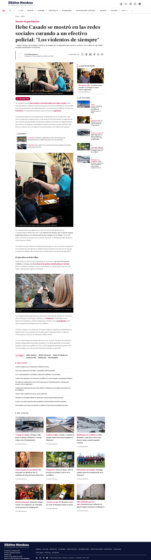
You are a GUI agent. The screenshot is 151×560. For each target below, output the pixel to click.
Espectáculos (72, 549)
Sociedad (55, 552)
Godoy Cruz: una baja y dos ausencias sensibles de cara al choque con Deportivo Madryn (43, 378)
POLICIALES (114, 10)
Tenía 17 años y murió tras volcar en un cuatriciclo (31, 394)
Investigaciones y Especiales (101, 549)
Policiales (39, 552)
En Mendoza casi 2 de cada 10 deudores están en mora (96, 123)
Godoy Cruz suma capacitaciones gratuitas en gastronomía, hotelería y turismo (40, 401)
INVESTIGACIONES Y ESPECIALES (85, 10)
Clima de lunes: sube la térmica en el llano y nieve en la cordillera (97, 150)
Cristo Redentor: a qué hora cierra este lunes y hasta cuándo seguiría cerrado (97, 165)
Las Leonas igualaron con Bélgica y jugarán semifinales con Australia (37, 374)
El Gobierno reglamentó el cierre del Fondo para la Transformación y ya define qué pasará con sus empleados (42, 383)
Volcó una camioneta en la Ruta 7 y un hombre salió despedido (35, 371)
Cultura (45, 549)
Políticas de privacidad (55, 557)
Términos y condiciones (68, 557)
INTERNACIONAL (67, 10)
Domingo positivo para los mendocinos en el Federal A (90, 472)
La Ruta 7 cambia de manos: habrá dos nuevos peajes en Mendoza (60, 437)
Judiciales (117, 549)
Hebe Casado (31, 355)
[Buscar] (10, 10)
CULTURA (20, 10)
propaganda (61, 321)
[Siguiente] (131, 10)
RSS (84, 557)
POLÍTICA (124, 10)
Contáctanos (79, 557)
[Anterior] (14, 10)
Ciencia (38, 549)
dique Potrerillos (60, 355)
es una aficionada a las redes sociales (47, 103)
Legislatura (57, 111)
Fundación (50, 318)
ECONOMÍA (41, 10)
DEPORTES (30, 10)
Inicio (17, 16)
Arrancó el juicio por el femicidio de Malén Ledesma (32, 367)
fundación (42, 358)
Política (23, 16)
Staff (87, 557)
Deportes (53, 549)
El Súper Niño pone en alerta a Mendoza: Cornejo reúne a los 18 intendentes (97, 136)
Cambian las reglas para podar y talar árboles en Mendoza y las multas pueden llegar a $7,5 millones (43, 389)
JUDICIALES (103, 10)
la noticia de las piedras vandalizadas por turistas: (51, 264)
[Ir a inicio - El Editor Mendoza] (20, 3)
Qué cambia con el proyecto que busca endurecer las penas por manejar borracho (41, 405)
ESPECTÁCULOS (53, 10)
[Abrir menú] (3, 11)
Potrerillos (19, 111)
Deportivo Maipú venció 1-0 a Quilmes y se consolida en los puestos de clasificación (29, 505)
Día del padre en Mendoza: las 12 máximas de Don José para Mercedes (29, 472)
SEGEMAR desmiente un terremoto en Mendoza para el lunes (96, 109)
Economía (62, 549)
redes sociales (45, 355)
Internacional (84, 549)
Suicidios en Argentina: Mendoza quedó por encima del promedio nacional (39, 398)
